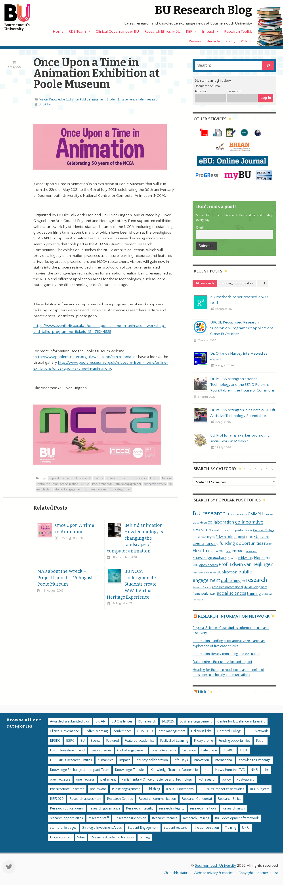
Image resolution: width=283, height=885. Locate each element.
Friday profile (203, 741)
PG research (207, 779)
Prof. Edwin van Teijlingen (246, 564)
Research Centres (120, 799)
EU (256, 536)
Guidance (189, 750)
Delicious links (201, 731)
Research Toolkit (238, 31)
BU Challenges (121, 721)
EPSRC (55, 741)
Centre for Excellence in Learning (241, 721)
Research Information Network (234, 616)
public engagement (128, 484)
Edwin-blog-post (230, 537)
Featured (112, 478)
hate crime (209, 750)
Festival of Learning (174, 741)
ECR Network (257, 731)
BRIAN (101, 721)
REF (189, 31)
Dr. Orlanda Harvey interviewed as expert (238, 356)
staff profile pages (63, 828)
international (224, 760)
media (233, 558)
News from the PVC (230, 770)
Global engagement (131, 750)
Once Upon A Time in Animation (74, 528)
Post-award (245, 779)
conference (220, 530)
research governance (105, 808)
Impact (208, 31)
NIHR (195, 565)
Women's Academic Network (112, 837)
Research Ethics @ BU (162, 31)
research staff (99, 818)
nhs (268, 558)
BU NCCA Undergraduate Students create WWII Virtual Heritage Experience (132, 584)
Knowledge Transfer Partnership (174, 770)
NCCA (85, 484)
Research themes (164, 818)
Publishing (152, 789)
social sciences (231, 593)
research (256, 580)
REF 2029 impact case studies (221, 789)
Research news (233, 808)
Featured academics (133, 478)
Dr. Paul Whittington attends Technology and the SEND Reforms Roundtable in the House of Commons (242, 385)
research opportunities (66, 818)
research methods (203, 808)
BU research (83, 478)
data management (172, 731)
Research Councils (202, 587)
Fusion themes (100, 750)
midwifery (245, 558)
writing (145, 837)
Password (234, 91)
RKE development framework (237, 818)
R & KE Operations (180, 789)
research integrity (171, 808)
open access (208, 565)
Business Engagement (196, 721)
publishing (231, 580)
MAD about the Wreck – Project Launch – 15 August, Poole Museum (65, 578)
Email (200, 227)
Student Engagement (121, 99)
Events (98, 478)
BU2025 (168, 721)
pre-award (98, 789)
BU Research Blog (203, 10)
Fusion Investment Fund (67, 750)
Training (230, 828)
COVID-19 (145, 731)
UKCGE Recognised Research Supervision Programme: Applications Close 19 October (241, 328)
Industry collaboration (152, 760)
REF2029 (57, 799)
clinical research (237, 514)
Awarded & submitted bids (70, 721)
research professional (227, 587)
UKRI (203, 692)
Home (58, 31)
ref (243, 580)
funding (212, 543)
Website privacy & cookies (213, 873)
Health (200, 551)
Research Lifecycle (204, 41)
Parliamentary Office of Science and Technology (157, 779)
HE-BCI (228, 750)
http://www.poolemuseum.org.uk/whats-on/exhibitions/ (82, 357)
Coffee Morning (96, 731)
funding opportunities (241, 543)
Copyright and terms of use (259, 873)
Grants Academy (163, 750)
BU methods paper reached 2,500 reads (239, 300)
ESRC (249, 537)
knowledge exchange (211, 557)
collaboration (221, 522)
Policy (230, 41)
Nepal (259, 557)
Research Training (196, 818)
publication (227, 572)
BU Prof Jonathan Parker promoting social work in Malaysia (240, 438)
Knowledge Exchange (64, 99)
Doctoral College (263, 530)
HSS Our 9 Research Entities (71, 760)
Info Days (181, 760)
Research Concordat (197, 799)
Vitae (81, 837)
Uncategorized (121, 489)
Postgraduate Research (67, 789)
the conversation (206, 828)
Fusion (43, 99)
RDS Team (77, 31)
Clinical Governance (64, 731)
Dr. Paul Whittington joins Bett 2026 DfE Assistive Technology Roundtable (243, 413)
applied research (60, 478)
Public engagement (92, 99)
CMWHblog (200, 522)
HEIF (244, 750)
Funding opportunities (234, 741)
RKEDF (212, 593)
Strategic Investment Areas (102, 828)
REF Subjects (259, 789)
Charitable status (176, 873)
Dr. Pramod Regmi (204, 537)
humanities (105, 760)
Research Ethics (229, 799)
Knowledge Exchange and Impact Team (79, 770)
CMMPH (255, 514)
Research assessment (85, 799)
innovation (251, 551)
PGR (244, 41)
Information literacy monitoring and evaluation (226, 654)
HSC (228, 551)
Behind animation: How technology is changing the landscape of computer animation (135, 538)
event (264, 537)
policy (226, 779)
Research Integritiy (139, 808)
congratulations (241, 530)
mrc (206, 770)
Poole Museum (102, 484)
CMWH (268, 514)
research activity (155, 484)
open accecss (60, 779)
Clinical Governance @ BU (117, 31)
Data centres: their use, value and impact (222, 662)
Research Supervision (130, 818)
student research (147, 99)
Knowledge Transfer (130, 770)
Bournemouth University (21, 17)
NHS (254, 770)
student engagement (68, 489)
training (254, 593)
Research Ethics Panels (67, 808)
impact (238, 550)
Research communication (157, 799)
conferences (122, 731)
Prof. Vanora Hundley (204, 572)
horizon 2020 (217, 551)
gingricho (44, 104)
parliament (108, 779)
